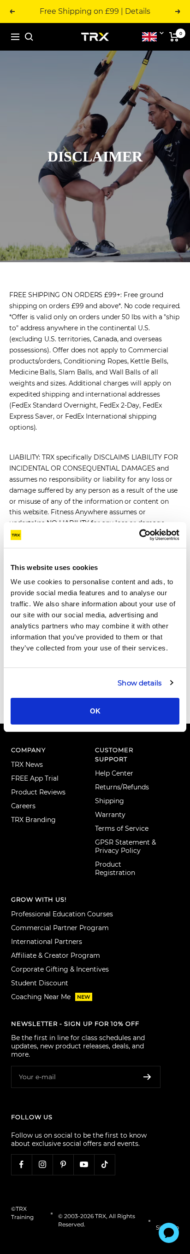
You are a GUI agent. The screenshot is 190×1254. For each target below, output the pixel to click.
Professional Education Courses (62, 914)
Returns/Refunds (122, 787)
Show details (139, 683)
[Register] (147, 1077)
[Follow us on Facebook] (21, 1164)
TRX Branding (33, 820)
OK (95, 711)
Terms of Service (121, 828)
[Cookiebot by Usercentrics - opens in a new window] (139, 535)
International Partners (46, 942)
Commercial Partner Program (60, 928)
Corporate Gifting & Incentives (60, 969)
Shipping (109, 801)
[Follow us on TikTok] (104, 1164)
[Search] (29, 37)
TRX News (27, 764)
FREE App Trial (35, 778)
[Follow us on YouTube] (83, 1164)
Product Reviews (38, 792)
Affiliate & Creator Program (55, 955)
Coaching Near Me (50, 997)
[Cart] (174, 36)
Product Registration (115, 868)
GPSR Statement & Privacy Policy (125, 846)
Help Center (114, 773)
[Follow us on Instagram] (42, 1164)
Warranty (110, 815)
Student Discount (39, 983)
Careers (23, 806)
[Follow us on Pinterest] (63, 1164)
